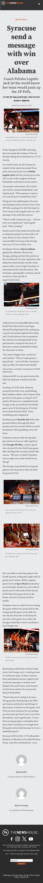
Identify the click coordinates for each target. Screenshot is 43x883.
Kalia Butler (20, 97)
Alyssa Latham (28, 249)
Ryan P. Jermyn (21, 101)
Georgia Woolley (15, 444)
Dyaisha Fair (24, 419)
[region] (21, 864)
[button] (39, 4)
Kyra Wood (22, 583)
